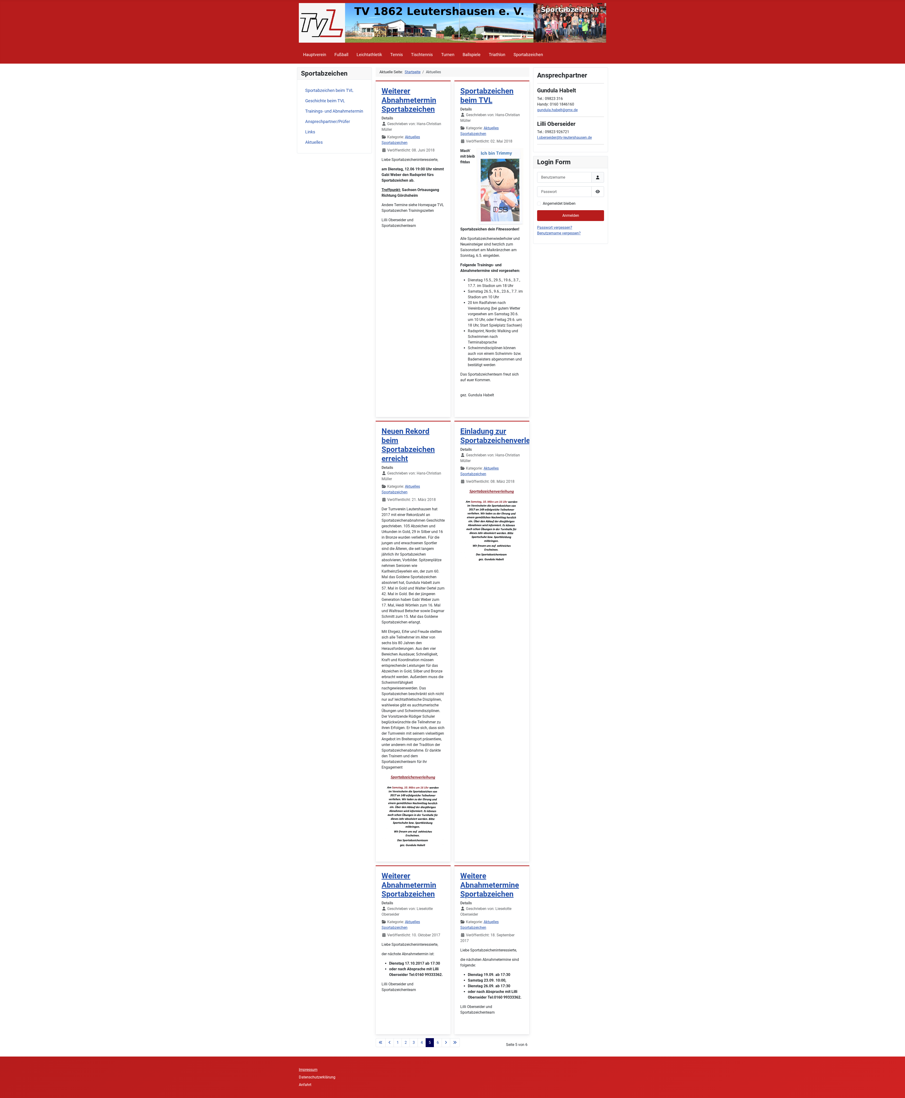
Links (310, 132)
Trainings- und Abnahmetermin (334, 111)
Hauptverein (314, 54)
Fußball (341, 54)
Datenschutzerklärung (317, 1077)
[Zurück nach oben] (896, 1089)
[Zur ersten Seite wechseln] (381, 1042)
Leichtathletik (369, 54)
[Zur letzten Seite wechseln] (455, 1042)
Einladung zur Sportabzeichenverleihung (504, 436)
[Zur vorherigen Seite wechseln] (389, 1042)
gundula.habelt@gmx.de (557, 110)
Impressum (308, 1069)
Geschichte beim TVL (325, 100)
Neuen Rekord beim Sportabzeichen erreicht (408, 445)
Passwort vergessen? (554, 227)
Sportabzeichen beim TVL (329, 90)
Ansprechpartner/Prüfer (327, 121)
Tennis (396, 54)
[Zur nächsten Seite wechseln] (446, 1042)
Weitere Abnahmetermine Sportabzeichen (489, 884)
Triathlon (497, 54)
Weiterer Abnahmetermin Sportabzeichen (409, 100)
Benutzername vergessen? (559, 233)
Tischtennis (422, 54)
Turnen (447, 54)
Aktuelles (314, 142)
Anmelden (570, 215)
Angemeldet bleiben (559, 203)
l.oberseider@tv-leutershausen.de (564, 137)
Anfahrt (305, 1084)
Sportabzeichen (528, 54)
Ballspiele (472, 54)
